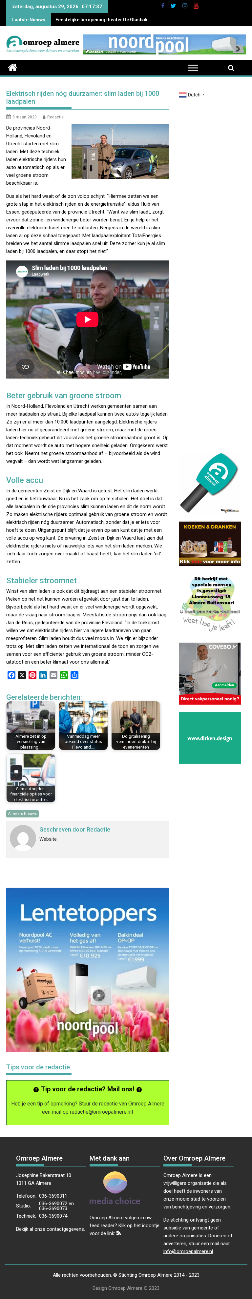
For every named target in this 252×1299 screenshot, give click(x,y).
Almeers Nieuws (22, 814)
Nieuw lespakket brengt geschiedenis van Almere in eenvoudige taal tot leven (138, 19)
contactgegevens (65, 1229)
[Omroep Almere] (12, 66)
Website (48, 839)
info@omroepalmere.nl (188, 1251)
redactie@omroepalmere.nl (101, 1112)
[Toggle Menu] (193, 68)
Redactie (55, 117)
